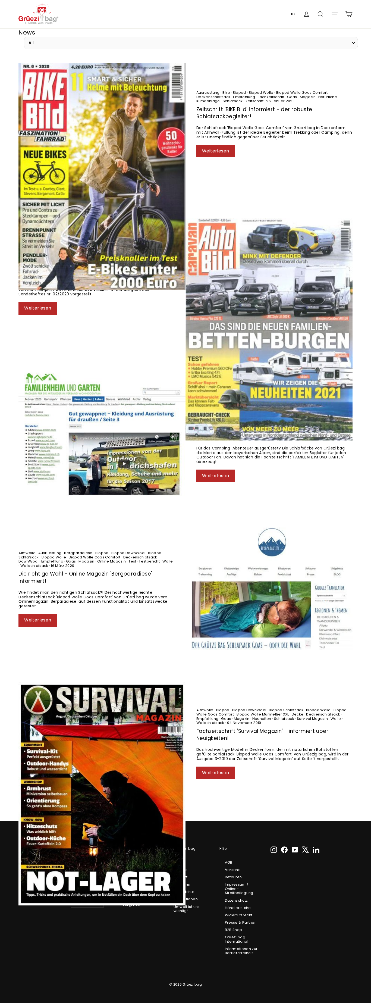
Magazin (307, 96)
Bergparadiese (78, 552)
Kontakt (180, 877)
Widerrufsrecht (239, 915)
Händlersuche (238, 907)
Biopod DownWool (128, 552)
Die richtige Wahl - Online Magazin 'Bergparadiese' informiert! (85, 577)
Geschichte (184, 891)
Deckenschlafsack (213, 96)
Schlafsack (233, 101)
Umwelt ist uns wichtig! (187, 909)
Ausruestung (208, 92)
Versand (233, 869)
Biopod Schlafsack (286, 710)
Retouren (233, 877)
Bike (226, 92)
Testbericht (149, 561)
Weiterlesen (215, 151)
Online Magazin (111, 561)
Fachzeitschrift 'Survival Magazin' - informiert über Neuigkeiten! (262, 734)
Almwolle (27, 552)
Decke (297, 714)
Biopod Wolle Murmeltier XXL (263, 714)
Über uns (182, 884)
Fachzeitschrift (271, 96)
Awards (181, 869)
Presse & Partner (240, 922)
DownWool (28, 561)
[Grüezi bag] (38, 14)
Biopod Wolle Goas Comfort (302, 92)
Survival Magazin (312, 718)
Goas (292, 96)
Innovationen (186, 899)
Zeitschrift (254, 101)
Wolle (167, 561)
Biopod (239, 92)
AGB (228, 862)
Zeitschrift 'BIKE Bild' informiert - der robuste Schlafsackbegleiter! (254, 113)
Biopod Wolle (261, 92)
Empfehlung (244, 96)
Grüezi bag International (237, 939)
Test (132, 561)
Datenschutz (236, 900)
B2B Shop (233, 929)
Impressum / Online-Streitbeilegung (239, 888)
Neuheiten (261, 718)
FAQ (177, 862)
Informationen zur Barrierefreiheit (241, 951)
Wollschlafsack (34, 565)
